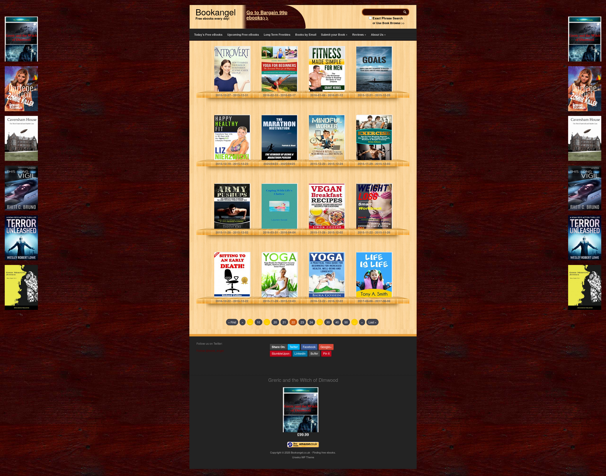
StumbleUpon (281, 353)
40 (337, 322)
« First (232, 322)
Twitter (294, 347)
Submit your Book (334, 34)
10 (258, 322)
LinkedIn (300, 353)
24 (311, 322)
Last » (372, 322)
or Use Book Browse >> (389, 23)
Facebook (309, 347)
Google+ (326, 347)
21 (284, 322)
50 (346, 322)
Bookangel (216, 12)
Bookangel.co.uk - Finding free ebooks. (313, 452)
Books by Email (305, 34)
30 (328, 322)
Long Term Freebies (277, 34)
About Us (378, 34)
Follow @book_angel (210, 350)
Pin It (326, 353)
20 (275, 322)
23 (302, 322)
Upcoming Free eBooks (243, 34)
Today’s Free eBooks (208, 34)
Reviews (359, 34)
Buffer (314, 353)
